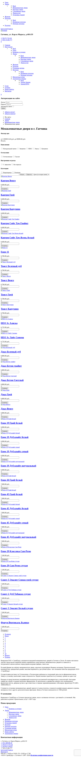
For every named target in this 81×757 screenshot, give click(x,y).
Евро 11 (5, 252)
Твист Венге (7, 280)
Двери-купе (13, 717)
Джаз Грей (6, 394)
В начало (8, 634)
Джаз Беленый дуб (11, 351)
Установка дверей (11, 723)
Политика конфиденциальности (41, 755)
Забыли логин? (10, 112)
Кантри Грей (8, 195)
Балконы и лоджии (15, 709)
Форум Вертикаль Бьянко (15, 622)
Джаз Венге (7, 408)
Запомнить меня (6, 106)
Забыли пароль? (10, 114)
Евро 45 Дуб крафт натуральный (18, 537)
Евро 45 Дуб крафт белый (14, 508)
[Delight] (4, 30)
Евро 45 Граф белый (12, 494)
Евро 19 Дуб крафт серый (14, 451)
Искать (3, 141)
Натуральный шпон (10, 149)
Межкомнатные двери (16, 712)
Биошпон (45, 149)
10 (5, 654)
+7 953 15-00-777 (6, 40)
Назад (7, 636)
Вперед (7, 655)
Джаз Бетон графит (11, 366)
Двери (7, 710)
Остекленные (8, 157)
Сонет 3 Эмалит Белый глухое (17, 608)
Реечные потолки (10, 726)
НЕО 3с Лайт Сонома (12, 337)
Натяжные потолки (11, 721)
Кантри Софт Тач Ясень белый (17, 237)
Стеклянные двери (15, 716)
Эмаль (37, 149)
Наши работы (9, 732)
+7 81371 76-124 (6, 38)
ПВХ (30, 149)
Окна (6, 707)
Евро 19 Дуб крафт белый (14, 437)
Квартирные (7, 172)
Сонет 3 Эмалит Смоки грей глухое (20, 580)
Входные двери (14, 714)
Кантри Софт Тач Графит (14, 223)
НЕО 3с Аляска (9, 323)
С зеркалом (7, 164)
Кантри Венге (8, 180)
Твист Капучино (10, 309)
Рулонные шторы (10, 728)
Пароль (3, 104)
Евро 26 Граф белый (12, 480)
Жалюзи (7, 719)
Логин (3, 102)
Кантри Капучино (10, 209)
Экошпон (22, 149)
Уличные (17, 172)
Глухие (17, 157)
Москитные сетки (11, 730)
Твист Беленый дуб (11, 266)
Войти (3, 108)
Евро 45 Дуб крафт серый (14, 522)
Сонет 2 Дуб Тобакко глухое (16, 594)
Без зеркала (17, 164)
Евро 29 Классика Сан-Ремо (16, 551)
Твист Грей (7, 294)
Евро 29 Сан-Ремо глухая (14, 565)
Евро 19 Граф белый (12, 423)
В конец (7, 657)
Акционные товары (11, 733)
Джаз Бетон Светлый (12, 380)
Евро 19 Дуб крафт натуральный (18, 465)
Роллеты (7, 724)
